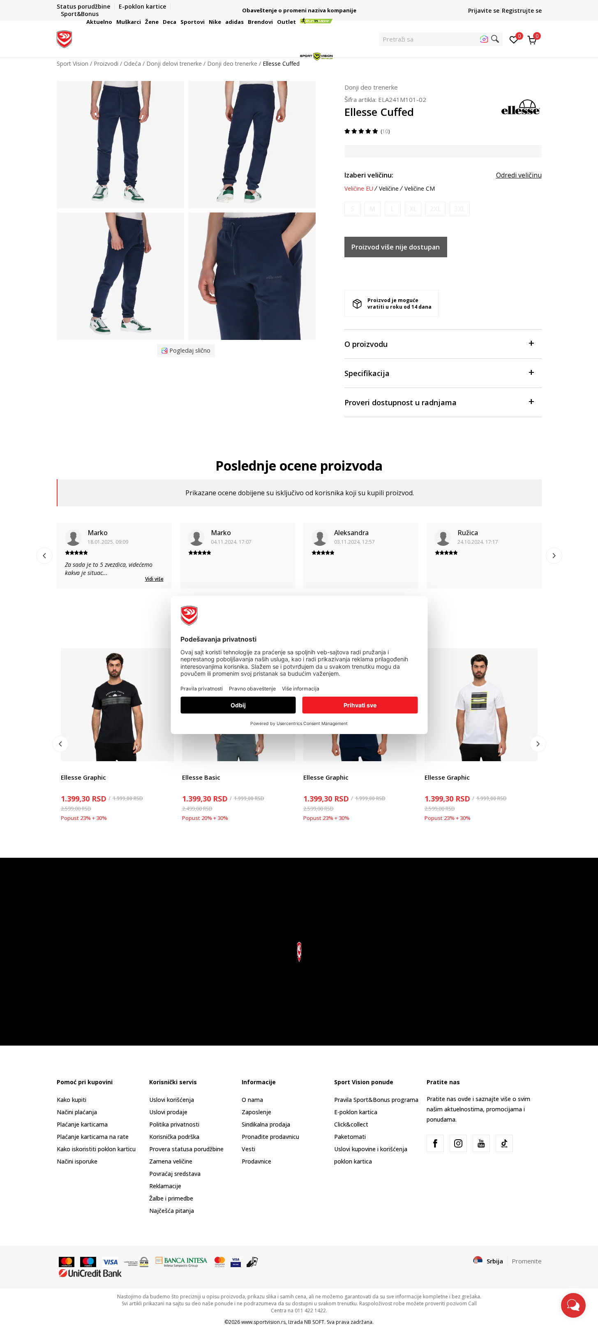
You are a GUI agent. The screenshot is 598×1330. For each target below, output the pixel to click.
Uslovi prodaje (168, 1112)
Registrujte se (522, 10)
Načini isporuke (77, 1161)
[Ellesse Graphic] (117, 704)
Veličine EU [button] (358, 188)
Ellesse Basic (201, 777)
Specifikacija (367, 373)
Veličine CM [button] (419, 188)
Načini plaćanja (77, 1112)
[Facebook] (435, 1143)
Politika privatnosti (174, 1124)
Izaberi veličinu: (368, 175)
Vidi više (154, 578)
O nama (252, 1100)
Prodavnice (256, 1161)
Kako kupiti (71, 1100)
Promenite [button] (527, 1261)
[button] (113, 21)
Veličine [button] (389, 188)
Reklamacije (165, 1186)
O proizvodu (366, 344)
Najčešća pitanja (171, 1211)
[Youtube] (481, 1143)
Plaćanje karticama (82, 1124)
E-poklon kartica (355, 1112)
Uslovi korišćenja (171, 1100)
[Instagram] (458, 1143)
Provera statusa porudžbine (186, 1149)
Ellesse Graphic (83, 777)
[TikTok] (504, 1143)
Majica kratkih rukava (89, 768)
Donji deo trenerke (371, 87)
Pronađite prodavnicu (270, 1137)
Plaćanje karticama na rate (93, 1137)
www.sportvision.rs (263, 1321)
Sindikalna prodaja (266, 1124)
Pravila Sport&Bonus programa (376, 1100)
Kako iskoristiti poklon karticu (96, 1149)
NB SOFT (314, 1321)
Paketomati (350, 1137)
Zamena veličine (170, 1161)
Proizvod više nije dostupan (395, 247)
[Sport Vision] (64, 38)
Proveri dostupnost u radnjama (400, 402)
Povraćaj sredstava (175, 1174)
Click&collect (351, 1124)
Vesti (248, 1149)
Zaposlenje (256, 1112)
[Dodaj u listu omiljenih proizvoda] (162, 750)
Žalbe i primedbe (171, 1198)
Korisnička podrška (174, 1137)
